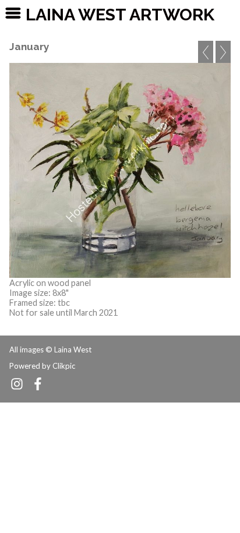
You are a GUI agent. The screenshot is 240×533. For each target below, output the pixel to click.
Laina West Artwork (120, 14)
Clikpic (63, 365)
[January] (120, 170)
